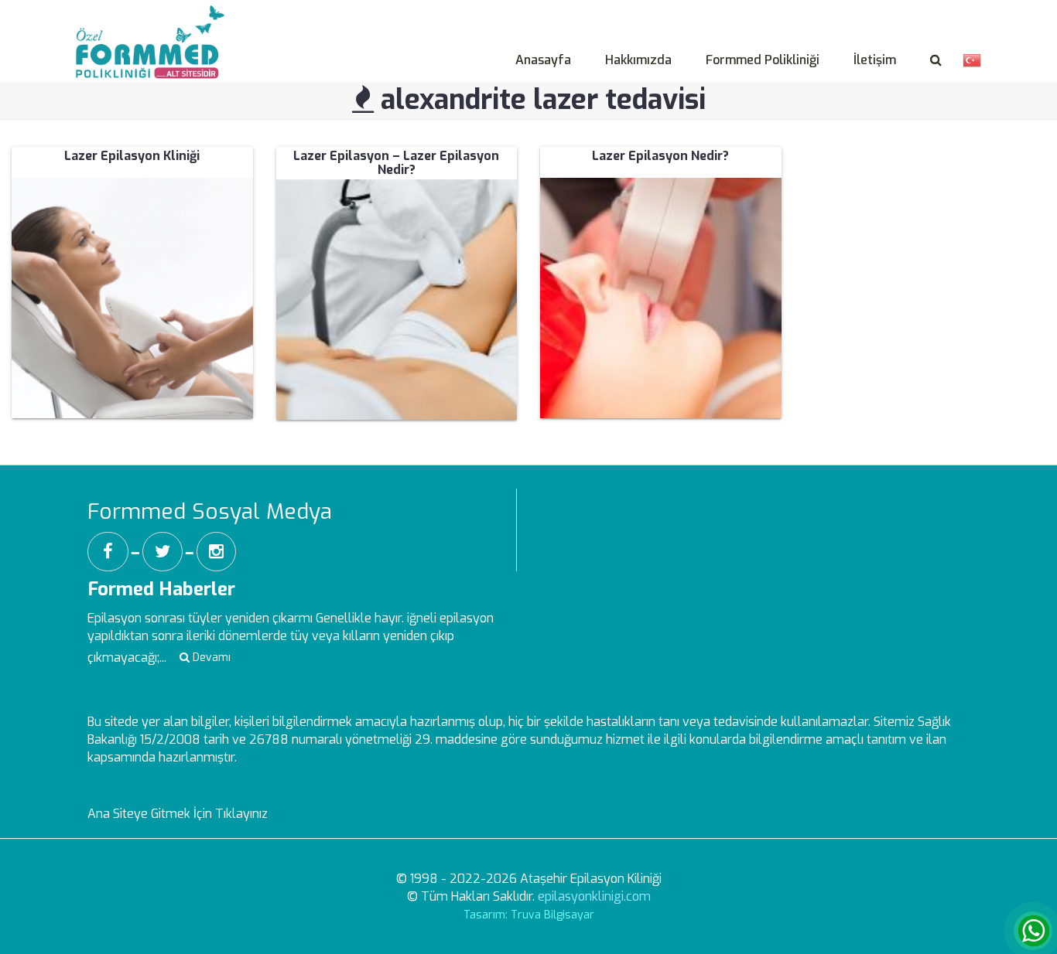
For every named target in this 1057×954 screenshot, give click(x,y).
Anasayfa (543, 60)
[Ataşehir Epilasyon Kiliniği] (154, 24)
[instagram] (216, 551)
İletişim (874, 60)
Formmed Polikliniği (762, 60)
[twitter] (162, 551)
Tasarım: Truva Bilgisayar (529, 915)
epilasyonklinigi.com (594, 896)
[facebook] (107, 551)
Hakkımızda (638, 60)
